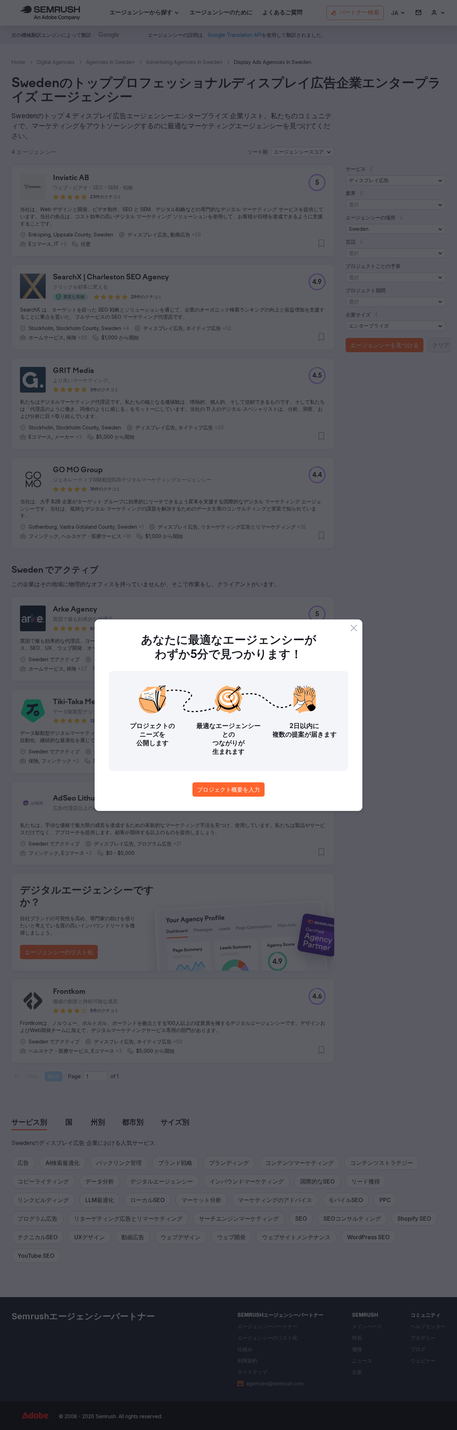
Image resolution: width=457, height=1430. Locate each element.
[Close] (353, 628)
